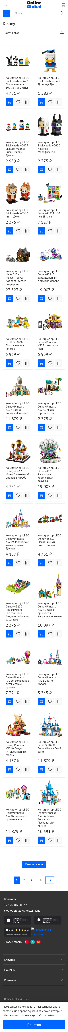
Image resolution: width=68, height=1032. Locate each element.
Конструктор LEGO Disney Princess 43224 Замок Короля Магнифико (17, 408)
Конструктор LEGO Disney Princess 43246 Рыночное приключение (17, 814)
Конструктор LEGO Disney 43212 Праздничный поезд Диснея (49, 540)
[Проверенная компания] (45, 932)
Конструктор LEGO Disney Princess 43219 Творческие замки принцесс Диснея (17, 542)
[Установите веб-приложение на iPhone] (17, 920)
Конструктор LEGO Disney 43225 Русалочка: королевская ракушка (49, 474)
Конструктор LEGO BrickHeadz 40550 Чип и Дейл (17, 213)
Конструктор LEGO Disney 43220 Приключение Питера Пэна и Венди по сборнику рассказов (18, 611)
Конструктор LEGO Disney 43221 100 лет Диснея (49, 213)
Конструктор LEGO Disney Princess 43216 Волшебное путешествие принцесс (17, 680)
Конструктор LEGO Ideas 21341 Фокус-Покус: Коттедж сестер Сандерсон (17, 277)
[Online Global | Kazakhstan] (32, 941)
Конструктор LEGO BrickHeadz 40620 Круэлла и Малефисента (49, 147)
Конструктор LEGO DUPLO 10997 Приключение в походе (17, 343)
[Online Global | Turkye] (27, 941)
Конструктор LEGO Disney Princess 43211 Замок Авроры (49, 679)
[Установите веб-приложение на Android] (47, 920)
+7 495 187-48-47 (15, 905)
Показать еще (34, 864)
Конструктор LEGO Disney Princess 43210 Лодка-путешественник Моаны (17, 748)
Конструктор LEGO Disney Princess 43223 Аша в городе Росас (49, 408)
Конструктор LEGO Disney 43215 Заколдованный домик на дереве (49, 276)
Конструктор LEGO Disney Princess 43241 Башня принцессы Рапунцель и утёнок (50, 609)
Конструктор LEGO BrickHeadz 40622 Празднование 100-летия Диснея (17, 82)
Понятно (34, 1024)
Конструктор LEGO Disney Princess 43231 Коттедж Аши (49, 343)
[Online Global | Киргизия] (38, 941)
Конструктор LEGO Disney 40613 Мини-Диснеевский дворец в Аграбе (18, 472)
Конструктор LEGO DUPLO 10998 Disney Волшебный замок (49, 746)
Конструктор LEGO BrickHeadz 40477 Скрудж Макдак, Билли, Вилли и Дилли (17, 148)
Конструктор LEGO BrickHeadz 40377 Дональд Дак (49, 81)
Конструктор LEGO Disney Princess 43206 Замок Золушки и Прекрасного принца (49, 818)
